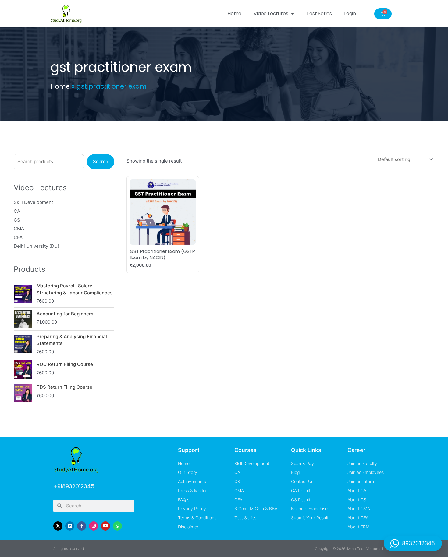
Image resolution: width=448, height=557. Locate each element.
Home (234, 13)
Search (100, 161)
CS (17, 220)
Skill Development (33, 202)
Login (350, 13)
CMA (19, 228)
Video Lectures (271, 13)
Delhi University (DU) (36, 246)
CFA (18, 237)
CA (17, 211)
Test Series (319, 13)
